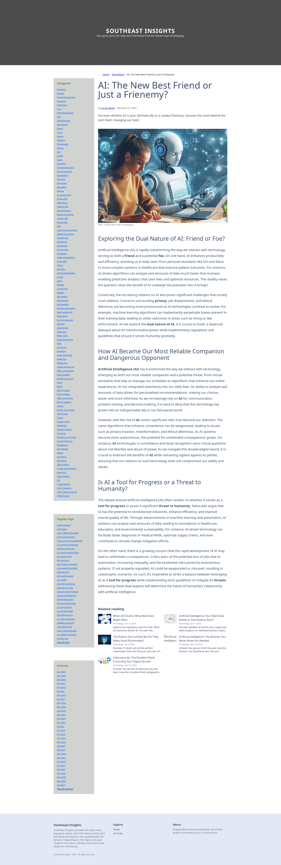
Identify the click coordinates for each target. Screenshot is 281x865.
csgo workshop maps (66, 603)
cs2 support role (64, 556)
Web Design (62, 124)
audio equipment (64, 312)
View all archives (65, 789)
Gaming (60, 93)
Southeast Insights (140, 31)
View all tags (63, 642)
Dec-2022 (61, 738)
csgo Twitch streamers (67, 564)
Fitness (60, 128)
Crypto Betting (63, 484)
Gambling (61, 163)
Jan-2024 (61, 730)
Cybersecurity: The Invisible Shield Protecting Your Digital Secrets (134, 659)
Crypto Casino (63, 421)
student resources (65, 378)
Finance (60, 148)
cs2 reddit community (66, 634)
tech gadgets (63, 304)
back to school (63, 390)
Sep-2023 (61, 757)
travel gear (62, 183)
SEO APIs (61, 179)
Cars (59, 109)
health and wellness (66, 257)
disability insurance (65, 623)
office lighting (63, 464)
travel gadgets (63, 374)
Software (61, 140)
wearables (61, 187)
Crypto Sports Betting (66, 468)
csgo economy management (70, 540)
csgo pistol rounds (65, 576)
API (58, 480)
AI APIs (60, 277)
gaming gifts (62, 218)
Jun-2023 (61, 699)
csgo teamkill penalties (67, 568)
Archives (118, 833)
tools (59, 343)
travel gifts (62, 261)
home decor (62, 316)
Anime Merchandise (66, 273)
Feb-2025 (61, 769)
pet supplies (62, 296)
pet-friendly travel (65, 599)
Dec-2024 (61, 675)
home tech (62, 472)
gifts (59, 226)
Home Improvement (66, 97)
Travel (59, 132)
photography (62, 300)
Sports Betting (63, 476)
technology (62, 242)
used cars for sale (65, 587)
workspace (62, 253)
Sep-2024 (61, 714)
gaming (60, 191)
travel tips (61, 433)
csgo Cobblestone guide (68, 533)
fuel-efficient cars (65, 615)
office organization (65, 370)
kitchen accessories (66, 410)
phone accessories (65, 214)
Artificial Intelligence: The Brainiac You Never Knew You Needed (202, 638)
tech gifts (61, 269)
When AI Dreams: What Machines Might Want (133, 618)
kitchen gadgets (64, 402)
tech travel (62, 347)
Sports (60, 159)
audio (59, 281)
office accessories (65, 398)
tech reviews (62, 249)
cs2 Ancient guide (65, 611)
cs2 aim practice (64, 607)
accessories (62, 288)
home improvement (66, 537)
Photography (62, 144)
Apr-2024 (61, 722)
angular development (66, 595)
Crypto (60, 417)
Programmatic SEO (65, 167)
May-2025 (61, 781)
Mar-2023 (61, 707)
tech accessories (64, 171)
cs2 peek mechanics (66, 583)
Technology (118, 74)
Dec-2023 (61, 761)
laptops (60, 406)
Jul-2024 (60, 691)
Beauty (60, 136)
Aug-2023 (61, 687)
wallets (60, 453)
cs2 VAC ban (62, 638)
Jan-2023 (61, 765)
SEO (59, 152)
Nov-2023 (61, 695)
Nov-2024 (61, 703)
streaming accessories (67, 230)
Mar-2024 (61, 742)
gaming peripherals (66, 548)
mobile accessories (65, 367)
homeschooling (64, 525)
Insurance (61, 101)
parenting (61, 351)
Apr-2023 (61, 671)
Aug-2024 (61, 710)
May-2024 (61, 753)
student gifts (62, 206)
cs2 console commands (67, 544)
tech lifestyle (62, 449)
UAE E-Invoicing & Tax (67, 492)
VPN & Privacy (63, 496)
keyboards (61, 425)
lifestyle (60, 285)
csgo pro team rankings (67, 591)
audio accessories (65, 339)
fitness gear (62, 335)
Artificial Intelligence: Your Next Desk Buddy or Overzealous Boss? (201, 618)
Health (60, 156)
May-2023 (61, 679)
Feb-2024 (61, 750)
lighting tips (62, 363)
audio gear (62, 331)
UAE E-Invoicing (64, 488)
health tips (61, 359)
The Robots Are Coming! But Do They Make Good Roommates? (135, 638)
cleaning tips (62, 327)
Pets (59, 116)
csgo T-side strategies (67, 630)
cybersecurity (63, 572)
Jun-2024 (61, 683)
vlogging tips (62, 238)
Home (106, 74)
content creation (64, 429)
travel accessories (65, 320)
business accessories (66, 437)
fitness (60, 265)
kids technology (64, 210)
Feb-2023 (61, 746)
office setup (62, 413)
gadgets (60, 292)
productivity (62, 245)
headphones (62, 445)
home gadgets (63, 394)
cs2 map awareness (66, 619)
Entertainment (63, 120)
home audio (62, 222)
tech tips (61, 324)
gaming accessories (66, 308)
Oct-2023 (61, 734)
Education (61, 89)
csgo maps (62, 529)
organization (62, 175)
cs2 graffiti (62, 580)
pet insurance (63, 560)
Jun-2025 (61, 785)
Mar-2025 (61, 777)
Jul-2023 (60, 726)
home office (62, 199)
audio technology (64, 355)
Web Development (65, 113)
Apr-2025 (61, 773)
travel (59, 382)
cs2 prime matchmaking (68, 552)
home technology (65, 441)
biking (59, 386)
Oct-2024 (61, 718)
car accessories (64, 195)
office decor (62, 202)
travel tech (62, 456)
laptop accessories (65, 234)
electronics (62, 460)
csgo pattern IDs (64, 626)
